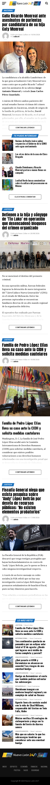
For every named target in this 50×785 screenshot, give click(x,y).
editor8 (16, 37)
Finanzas (34, 766)
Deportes (13, 766)
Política (17, 770)
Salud (25, 770)
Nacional (44, 766)
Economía (24, 766)
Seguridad (35, 770)
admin (15, 235)
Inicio (4, 766)
